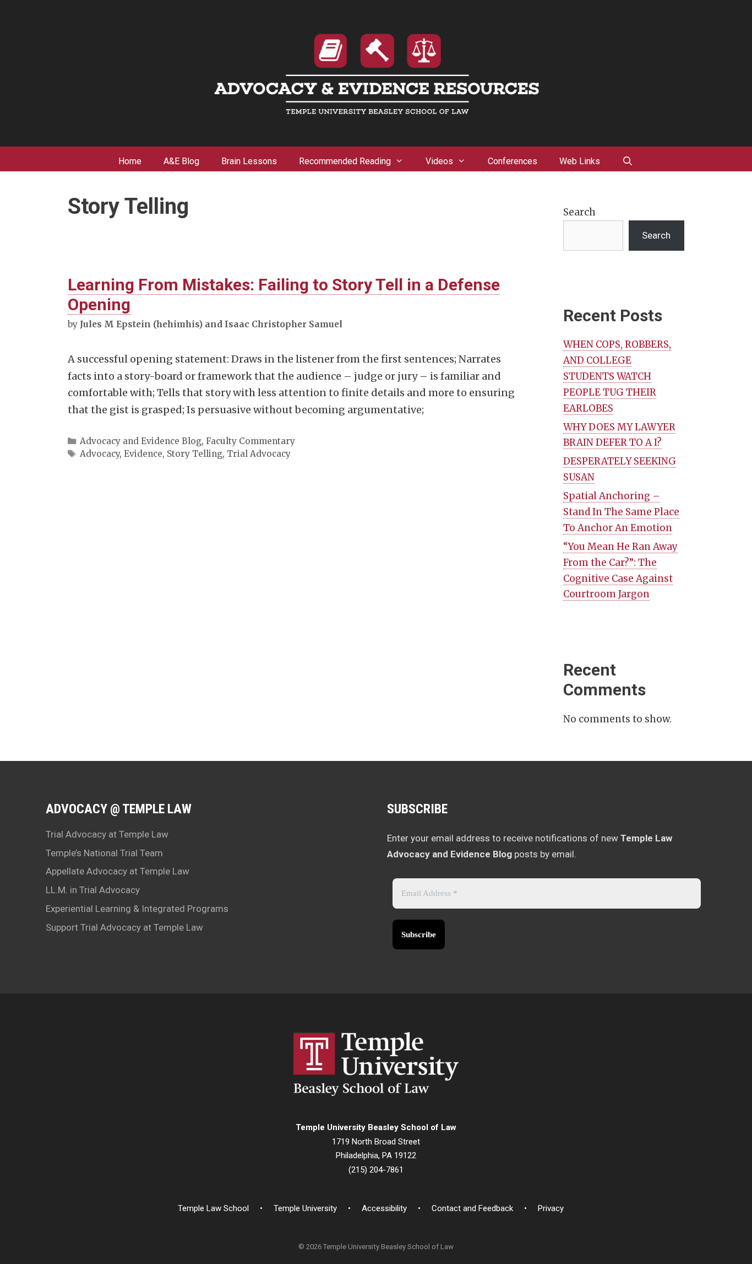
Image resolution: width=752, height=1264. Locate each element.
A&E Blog (181, 161)
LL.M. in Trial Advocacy (93, 889)
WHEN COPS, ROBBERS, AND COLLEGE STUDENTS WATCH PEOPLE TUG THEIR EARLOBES (617, 376)
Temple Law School (213, 1208)
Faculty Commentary (250, 441)
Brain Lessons (249, 161)
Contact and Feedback (472, 1208)
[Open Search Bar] (628, 159)
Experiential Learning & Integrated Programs (137, 908)
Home (129, 161)
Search (579, 212)
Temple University (305, 1208)
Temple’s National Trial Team (104, 852)
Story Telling (194, 454)
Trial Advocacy (259, 454)
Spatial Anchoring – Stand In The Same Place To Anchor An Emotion (621, 512)
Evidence (143, 454)
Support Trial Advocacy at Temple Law (124, 927)
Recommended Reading (345, 161)
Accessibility (384, 1208)
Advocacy (99, 454)
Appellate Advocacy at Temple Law (117, 871)
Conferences (512, 161)
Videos (439, 161)
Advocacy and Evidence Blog (140, 441)
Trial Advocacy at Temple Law (107, 834)
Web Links (579, 161)
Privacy (551, 1208)
